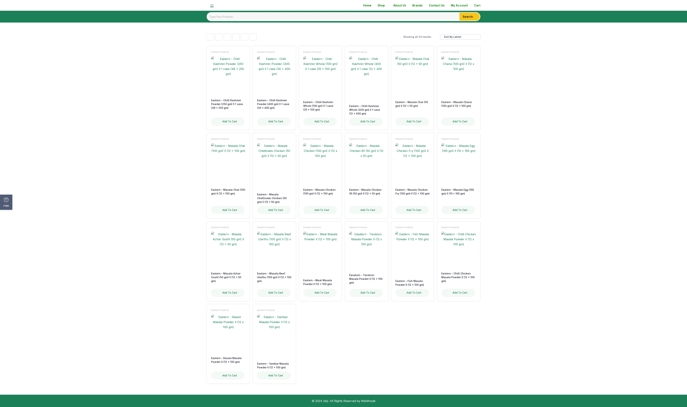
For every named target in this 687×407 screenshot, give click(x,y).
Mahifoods (368, 401)
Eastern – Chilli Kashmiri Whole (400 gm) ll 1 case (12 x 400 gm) (364, 109)
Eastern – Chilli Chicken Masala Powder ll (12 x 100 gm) (458, 277)
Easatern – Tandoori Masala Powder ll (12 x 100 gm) (366, 279)
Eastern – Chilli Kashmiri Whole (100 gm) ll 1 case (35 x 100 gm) (318, 106)
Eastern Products (220, 52)
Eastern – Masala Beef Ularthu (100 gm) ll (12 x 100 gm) (274, 277)
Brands (417, 5)
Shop (381, 5)
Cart (477, 5)
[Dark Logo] (210, 5)
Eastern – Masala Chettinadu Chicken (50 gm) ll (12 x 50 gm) (272, 198)
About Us (399, 5)
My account (459, 5)
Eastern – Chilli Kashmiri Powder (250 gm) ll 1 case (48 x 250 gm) (227, 104)
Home (367, 5)
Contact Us (437, 5)
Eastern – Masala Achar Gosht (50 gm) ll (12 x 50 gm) (226, 277)
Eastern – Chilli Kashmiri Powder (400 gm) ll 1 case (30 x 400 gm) (273, 104)
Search (468, 16)
